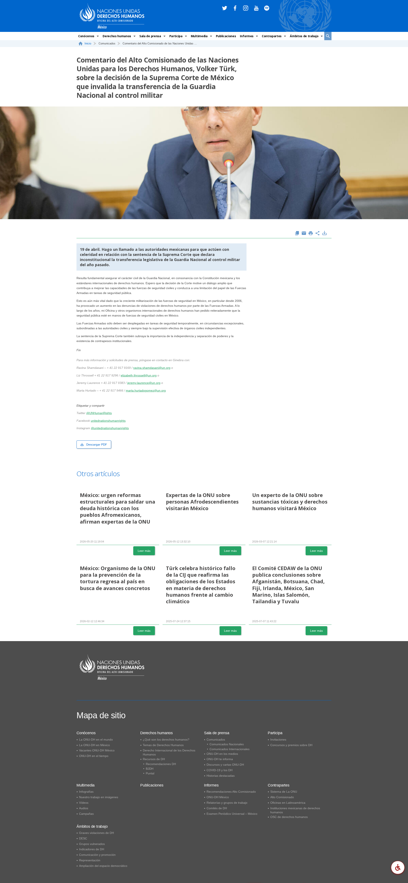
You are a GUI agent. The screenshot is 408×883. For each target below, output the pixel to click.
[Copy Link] (297, 233)
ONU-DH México (218, 797)
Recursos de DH (154, 759)
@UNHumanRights (99, 413)
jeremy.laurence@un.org (143, 383)
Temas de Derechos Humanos (163, 745)
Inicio (88, 43)
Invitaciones (278, 739)
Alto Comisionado (282, 797)
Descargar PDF (96, 444)
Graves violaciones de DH (96, 833)
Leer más (144, 550)
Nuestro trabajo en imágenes (98, 797)
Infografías (86, 791)
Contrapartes (272, 36)
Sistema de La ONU (283, 791)
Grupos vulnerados (92, 844)
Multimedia (199, 36)
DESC (83, 838)
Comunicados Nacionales (227, 744)
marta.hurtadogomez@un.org (146, 390)
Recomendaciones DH (161, 764)
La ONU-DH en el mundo (96, 739)
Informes (246, 36)
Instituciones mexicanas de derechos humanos (295, 810)
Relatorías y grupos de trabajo (227, 802)
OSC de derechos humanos (289, 817)
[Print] (310, 233)
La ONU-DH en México (94, 745)
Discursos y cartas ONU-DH (225, 764)
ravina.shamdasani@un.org (151, 367)
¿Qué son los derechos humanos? (166, 739)
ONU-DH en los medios (222, 753)
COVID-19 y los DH (219, 770)
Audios (83, 808)
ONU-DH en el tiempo (93, 756)
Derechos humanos (117, 36)
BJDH (149, 768)
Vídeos (83, 802)
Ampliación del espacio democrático (103, 865)
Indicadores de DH (91, 849)
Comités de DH (217, 808)
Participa (176, 36)
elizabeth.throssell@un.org (139, 375)
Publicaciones (226, 36)
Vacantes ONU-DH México (97, 750)
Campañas (86, 813)
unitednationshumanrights (108, 420)
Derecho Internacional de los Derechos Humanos (169, 752)
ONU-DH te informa (220, 759)
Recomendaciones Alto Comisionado (231, 791)
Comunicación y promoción (97, 854)
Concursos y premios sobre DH (291, 745)
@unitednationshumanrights (110, 428)
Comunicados (216, 739)
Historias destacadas (221, 775)
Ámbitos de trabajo (304, 36)
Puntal (150, 773)
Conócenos (86, 36)
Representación (89, 860)
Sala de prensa (150, 36)
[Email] (303, 233)
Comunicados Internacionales (229, 749)
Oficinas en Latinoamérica (287, 802)
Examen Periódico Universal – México (232, 813)
